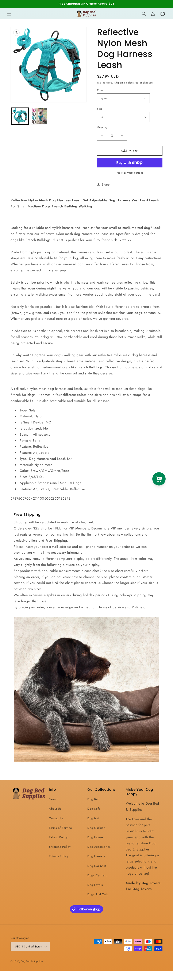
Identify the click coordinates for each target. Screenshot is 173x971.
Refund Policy (58, 837)
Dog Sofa (93, 809)
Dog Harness (96, 856)
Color (100, 90)
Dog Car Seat (96, 866)
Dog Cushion (96, 828)
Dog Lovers (95, 885)
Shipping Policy (60, 847)
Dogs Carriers (97, 875)
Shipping (119, 83)
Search (53, 799)
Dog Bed (93, 799)
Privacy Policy (58, 856)
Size (99, 109)
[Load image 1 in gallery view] (20, 116)
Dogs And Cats (97, 894)
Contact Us (56, 818)
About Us (55, 809)
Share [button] (106, 184)
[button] (9, 13)
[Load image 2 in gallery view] (39, 116)
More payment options (130, 173)
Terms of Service (60, 828)
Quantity (102, 127)
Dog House (95, 837)
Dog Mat (93, 818)
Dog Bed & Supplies (32, 961)
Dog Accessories (99, 847)
